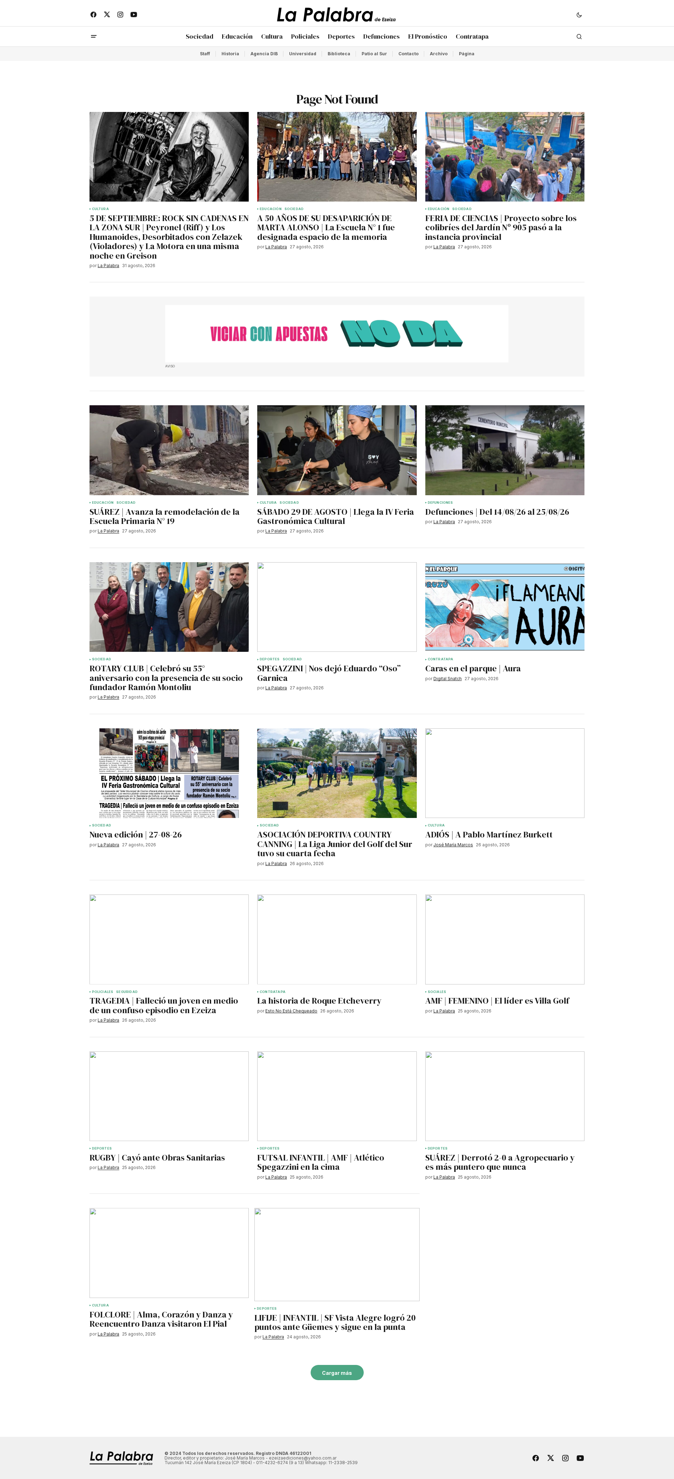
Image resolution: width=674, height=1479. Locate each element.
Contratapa (441, 659)
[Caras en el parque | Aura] (505, 607)
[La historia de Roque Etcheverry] (337, 939)
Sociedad (294, 209)
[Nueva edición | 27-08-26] (169, 773)
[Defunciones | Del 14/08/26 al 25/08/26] (505, 450)
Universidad (302, 53)
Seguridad (127, 992)
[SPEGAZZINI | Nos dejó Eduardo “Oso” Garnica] (337, 607)
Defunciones (440, 502)
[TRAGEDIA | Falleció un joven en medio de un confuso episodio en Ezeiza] (169, 939)
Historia (230, 53)
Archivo (439, 53)
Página (466, 53)
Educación (271, 209)
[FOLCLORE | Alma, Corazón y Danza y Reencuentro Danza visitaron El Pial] (169, 1253)
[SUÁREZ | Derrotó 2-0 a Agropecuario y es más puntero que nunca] (505, 1096)
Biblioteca (339, 53)
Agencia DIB (264, 53)
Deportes (270, 659)
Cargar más (337, 1373)
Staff (205, 53)
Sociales (437, 992)
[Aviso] (336, 333)
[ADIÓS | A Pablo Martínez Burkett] (505, 773)
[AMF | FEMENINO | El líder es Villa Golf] (505, 939)
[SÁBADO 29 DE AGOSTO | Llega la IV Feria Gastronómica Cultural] (337, 450)
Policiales (103, 992)
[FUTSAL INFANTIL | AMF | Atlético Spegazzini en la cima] (337, 1096)
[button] (579, 14)
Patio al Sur (374, 53)
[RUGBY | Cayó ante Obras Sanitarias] (169, 1096)
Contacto (408, 53)
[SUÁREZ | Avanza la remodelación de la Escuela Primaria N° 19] (169, 450)
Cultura (100, 209)
